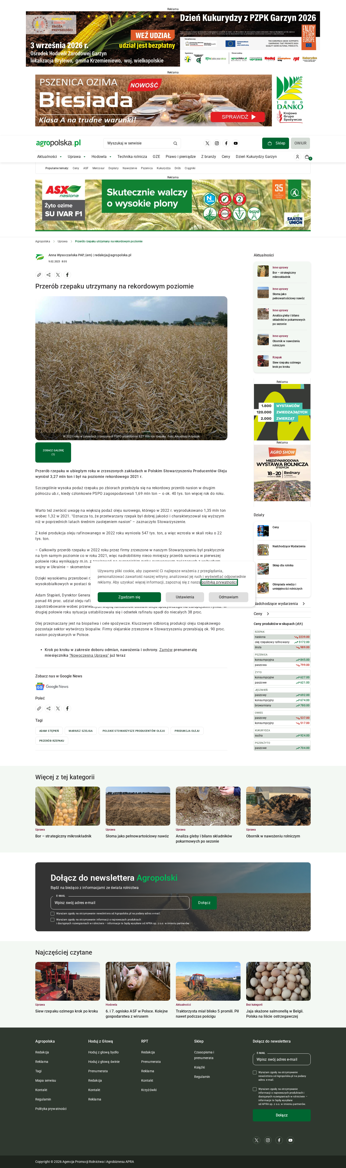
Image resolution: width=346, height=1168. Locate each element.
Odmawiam (228, 597)
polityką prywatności (219, 582)
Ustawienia (185, 597)
